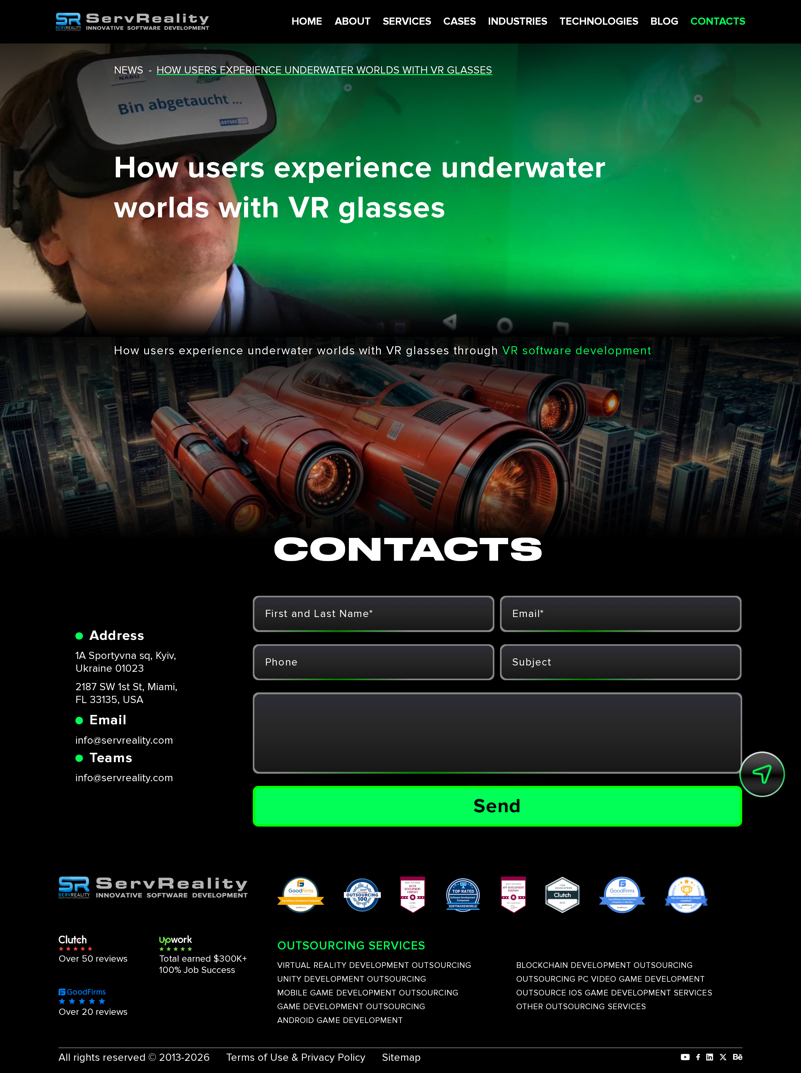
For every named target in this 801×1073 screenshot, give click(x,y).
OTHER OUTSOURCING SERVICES (581, 1007)
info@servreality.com (124, 740)
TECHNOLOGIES (598, 21)
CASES (459, 21)
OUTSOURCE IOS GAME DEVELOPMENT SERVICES (614, 993)
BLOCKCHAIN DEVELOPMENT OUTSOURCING (604, 965)
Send (497, 806)
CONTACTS (718, 21)
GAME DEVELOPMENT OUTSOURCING (351, 1007)
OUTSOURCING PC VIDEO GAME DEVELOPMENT (610, 979)
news (128, 70)
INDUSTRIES (517, 21)
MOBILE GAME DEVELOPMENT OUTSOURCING (367, 993)
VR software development (576, 351)
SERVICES (407, 21)
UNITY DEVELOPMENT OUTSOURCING (351, 979)
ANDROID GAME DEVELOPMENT (340, 1020)
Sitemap (401, 1057)
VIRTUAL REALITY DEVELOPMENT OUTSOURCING (374, 965)
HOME (307, 21)
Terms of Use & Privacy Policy (295, 1057)
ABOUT (353, 21)
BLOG (664, 21)
